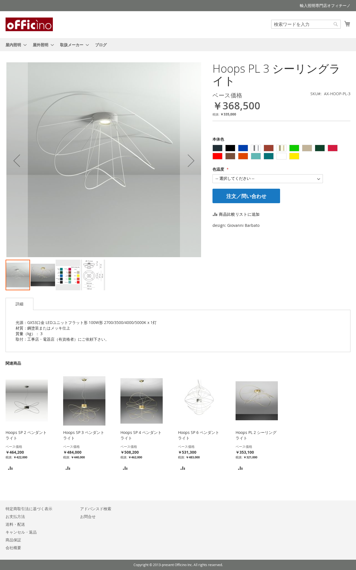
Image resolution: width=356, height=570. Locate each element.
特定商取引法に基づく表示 (29, 508)
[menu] (178, 44)
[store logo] (29, 24)
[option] (217, 148)
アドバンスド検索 (95, 508)
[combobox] (306, 24)
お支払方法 (15, 516)
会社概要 (13, 547)
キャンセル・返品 (21, 532)
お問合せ (88, 516)
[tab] (19, 304)
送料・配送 (15, 524)
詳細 (19, 303)
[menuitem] (14, 44)
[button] (17, 160)
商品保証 (13, 539)
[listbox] (281, 153)
